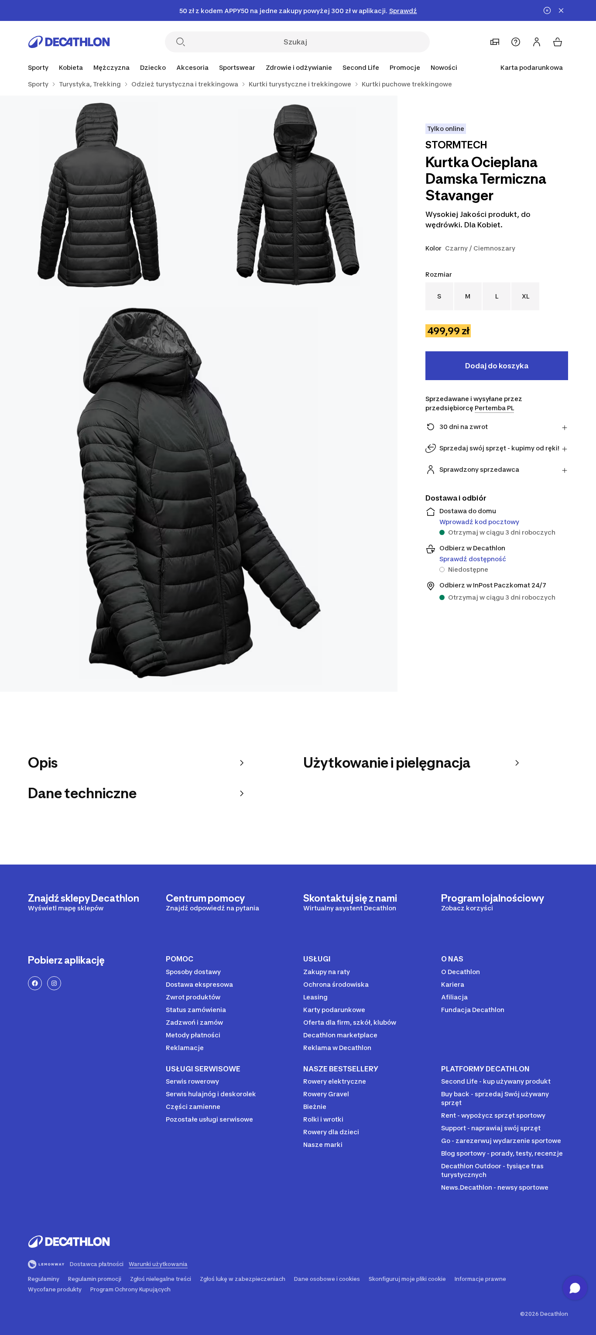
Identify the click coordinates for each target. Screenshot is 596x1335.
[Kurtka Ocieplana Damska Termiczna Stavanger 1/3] (298, 195)
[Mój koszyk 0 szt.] (557, 41)
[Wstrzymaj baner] (547, 10)
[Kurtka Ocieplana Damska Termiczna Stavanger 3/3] (198, 493)
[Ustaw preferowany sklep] (494, 41)
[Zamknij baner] (561, 10)
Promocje (405, 67)
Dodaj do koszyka (496, 365)
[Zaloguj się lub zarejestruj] (536, 41)
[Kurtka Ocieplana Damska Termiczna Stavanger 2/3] (99, 195)
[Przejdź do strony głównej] (69, 42)
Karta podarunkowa (531, 67)
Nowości (444, 67)
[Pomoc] (515, 41)
